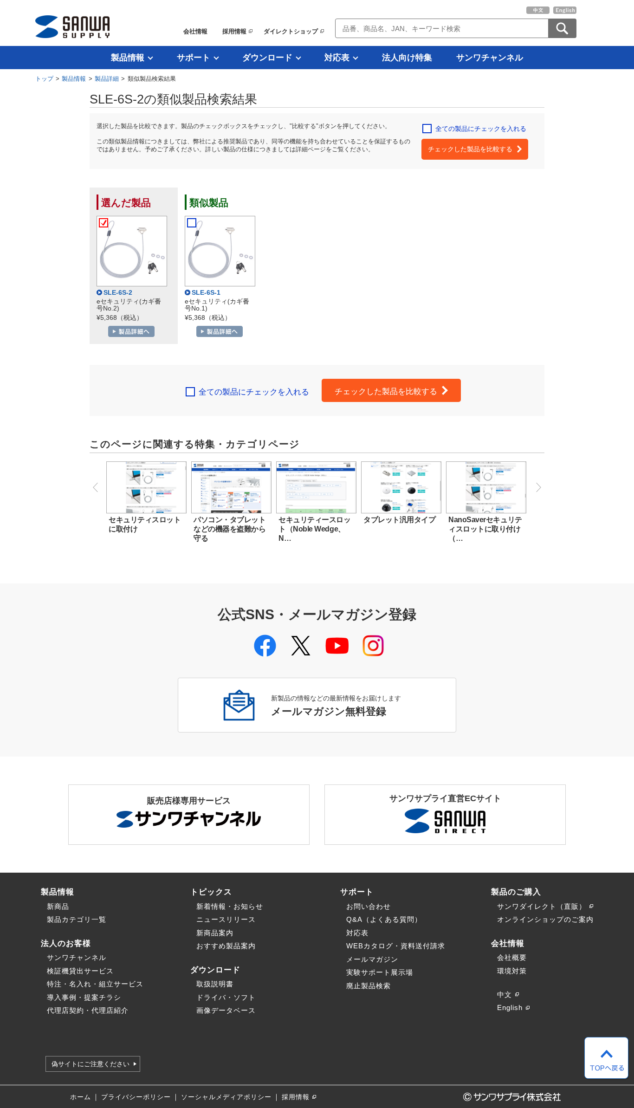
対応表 (336, 57)
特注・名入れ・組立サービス (95, 984)
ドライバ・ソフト (226, 997)
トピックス (211, 892)
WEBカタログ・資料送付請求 (395, 946)
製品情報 (127, 57)
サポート (193, 57)
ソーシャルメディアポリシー (226, 1097)
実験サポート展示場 (379, 972)
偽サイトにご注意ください (90, 1064)
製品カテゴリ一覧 (76, 919)
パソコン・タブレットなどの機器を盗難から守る (229, 529)
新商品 (58, 906)
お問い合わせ (368, 906)
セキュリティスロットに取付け (145, 524)
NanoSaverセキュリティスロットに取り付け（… (485, 529)
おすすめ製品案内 (226, 946)
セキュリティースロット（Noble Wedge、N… (314, 529)
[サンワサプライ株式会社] (72, 26)
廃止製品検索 (368, 986)
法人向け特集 (407, 57)
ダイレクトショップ (291, 31)
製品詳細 (107, 78)
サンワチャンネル (489, 57)
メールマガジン (372, 959)
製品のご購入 (516, 892)
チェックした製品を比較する (470, 149)
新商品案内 (214, 933)
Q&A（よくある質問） (384, 919)
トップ (44, 78)
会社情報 (195, 31)
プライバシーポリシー (136, 1097)
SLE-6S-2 (118, 292)
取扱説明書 (214, 984)
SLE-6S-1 (206, 292)
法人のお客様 (66, 943)
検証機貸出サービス (80, 971)
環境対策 (512, 971)
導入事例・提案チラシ (84, 997)
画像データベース (226, 1010)
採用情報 (234, 31)
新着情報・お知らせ (229, 906)
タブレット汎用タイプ (399, 520)
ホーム (80, 1097)
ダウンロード (267, 57)
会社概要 (512, 957)
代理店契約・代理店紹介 (88, 1010)
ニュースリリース (226, 919)
